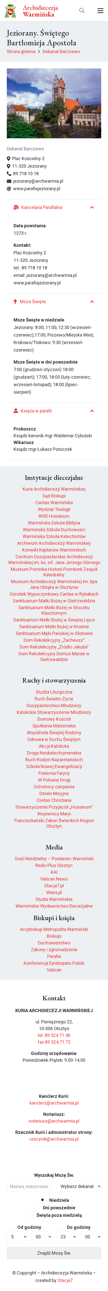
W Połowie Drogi (54, 780)
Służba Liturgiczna (54, 692)
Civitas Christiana (54, 800)
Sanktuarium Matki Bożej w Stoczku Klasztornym (54, 610)
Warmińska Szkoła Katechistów (54, 536)
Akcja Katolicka (54, 746)
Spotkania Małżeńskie (54, 725)
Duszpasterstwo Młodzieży (54, 705)
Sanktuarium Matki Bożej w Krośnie (54, 626)
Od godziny (29, 1227)
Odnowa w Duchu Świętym (54, 739)
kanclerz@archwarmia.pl (54, 1103)
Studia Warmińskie (54, 899)
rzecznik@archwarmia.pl (54, 1139)
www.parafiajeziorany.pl (37, 282)
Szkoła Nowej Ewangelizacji (54, 766)
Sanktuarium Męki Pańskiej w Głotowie (54, 633)
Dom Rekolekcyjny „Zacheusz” (54, 640)
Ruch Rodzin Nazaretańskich (54, 759)
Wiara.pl (54, 892)
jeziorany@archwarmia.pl (51, 275)
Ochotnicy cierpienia (54, 786)
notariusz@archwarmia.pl (54, 1121)
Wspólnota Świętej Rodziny (54, 732)
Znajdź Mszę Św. (54, 1253)
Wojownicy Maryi (54, 813)
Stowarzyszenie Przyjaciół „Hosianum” (54, 807)
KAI (54, 872)
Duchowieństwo (54, 942)
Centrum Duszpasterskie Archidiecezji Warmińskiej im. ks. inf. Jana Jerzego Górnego (54, 559)
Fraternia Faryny (54, 773)
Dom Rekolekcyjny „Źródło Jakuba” (54, 647)
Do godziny (78, 1227)
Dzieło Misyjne (54, 793)
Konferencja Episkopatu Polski (54, 963)
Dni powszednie (58, 1207)
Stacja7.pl (54, 885)
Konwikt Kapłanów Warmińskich (54, 550)
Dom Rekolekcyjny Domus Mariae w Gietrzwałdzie (54, 656)
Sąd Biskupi (54, 495)
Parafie (54, 956)
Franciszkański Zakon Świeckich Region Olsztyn (54, 823)
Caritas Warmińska (54, 502)
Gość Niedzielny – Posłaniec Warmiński (54, 858)
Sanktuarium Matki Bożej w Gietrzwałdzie (54, 600)
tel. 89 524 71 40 (54, 1035)
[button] (81, 10)
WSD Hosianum (54, 516)
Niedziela (58, 1200)
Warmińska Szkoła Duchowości (54, 529)
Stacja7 (65, 1280)
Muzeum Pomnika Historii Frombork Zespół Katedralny (54, 572)
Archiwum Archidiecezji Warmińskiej (54, 543)
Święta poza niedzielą (58, 1215)
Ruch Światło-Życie (54, 698)
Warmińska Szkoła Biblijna (54, 522)
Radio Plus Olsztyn (54, 865)
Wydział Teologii (54, 509)
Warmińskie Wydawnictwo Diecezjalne (54, 906)
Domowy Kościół (54, 719)
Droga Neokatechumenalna (54, 753)
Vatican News (54, 879)
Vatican (54, 970)
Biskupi (54, 936)
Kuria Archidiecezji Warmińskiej (54, 489)
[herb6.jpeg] (10, 11)
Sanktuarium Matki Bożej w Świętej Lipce (54, 619)
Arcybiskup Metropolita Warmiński (54, 929)
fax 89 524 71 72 (54, 1042)
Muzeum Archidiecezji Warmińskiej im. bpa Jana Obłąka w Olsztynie (54, 584)
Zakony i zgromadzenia (54, 949)
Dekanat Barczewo (25, 148)
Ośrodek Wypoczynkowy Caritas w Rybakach (54, 594)
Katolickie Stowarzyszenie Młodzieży (54, 712)
